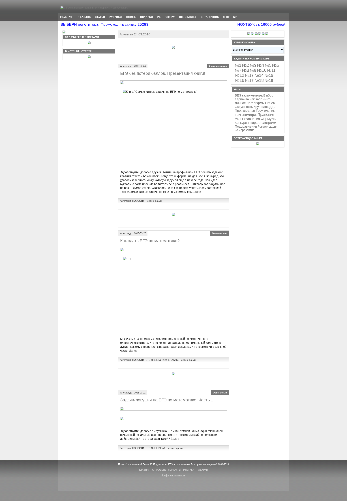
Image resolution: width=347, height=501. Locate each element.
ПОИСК (131, 17)
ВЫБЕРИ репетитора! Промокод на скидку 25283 (104, 24)
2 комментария (218, 66)
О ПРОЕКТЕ (230, 17)
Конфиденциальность (173, 475)
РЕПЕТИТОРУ (166, 17)
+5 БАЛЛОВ (83, 17)
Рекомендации (154, 201)
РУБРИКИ (115, 17)
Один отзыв (220, 392)
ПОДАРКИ (146, 17)
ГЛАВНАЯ (66, 17)
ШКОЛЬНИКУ (187, 17)
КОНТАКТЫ (174, 469)
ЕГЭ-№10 (161, 360)
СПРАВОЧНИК (210, 17)
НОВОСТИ (138, 201)
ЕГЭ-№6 (160, 448)
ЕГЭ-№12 (173, 360)
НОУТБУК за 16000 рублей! (261, 24)
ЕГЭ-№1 (150, 360)
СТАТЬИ (100, 17)
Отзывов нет (219, 233)
